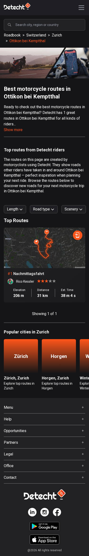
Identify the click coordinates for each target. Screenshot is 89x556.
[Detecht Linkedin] (32, 513)
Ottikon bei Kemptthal (27, 41)
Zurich (57, 35)
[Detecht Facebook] (57, 513)
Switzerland (36, 35)
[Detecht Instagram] (44, 513)
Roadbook (12, 35)
